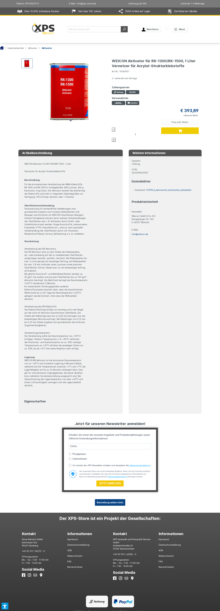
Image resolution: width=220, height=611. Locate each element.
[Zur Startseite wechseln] (43, 28)
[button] (4, 606)
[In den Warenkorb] (180, 130)
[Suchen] (124, 29)
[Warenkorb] (167, 28)
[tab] (42, 533)
